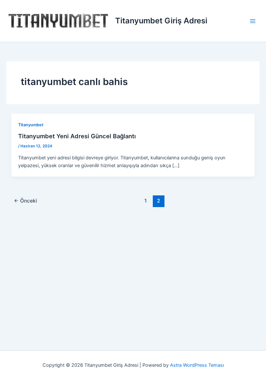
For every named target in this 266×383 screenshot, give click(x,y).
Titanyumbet (30, 124)
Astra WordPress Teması (197, 365)
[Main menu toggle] (253, 21)
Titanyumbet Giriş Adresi (161, 20)
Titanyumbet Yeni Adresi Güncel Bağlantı (77, 136)
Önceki (25, 201)
